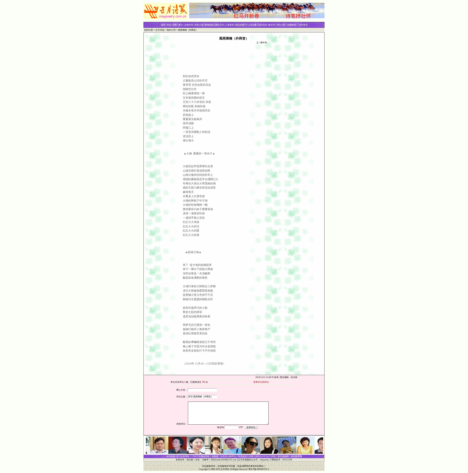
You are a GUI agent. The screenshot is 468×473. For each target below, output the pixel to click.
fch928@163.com (228, 459)
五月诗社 (224, 469)
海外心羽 (171, 30)
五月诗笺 (159, 30)
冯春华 (205, 459)
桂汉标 (190, 459)
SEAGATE (287, 459)
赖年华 (263, 42)
